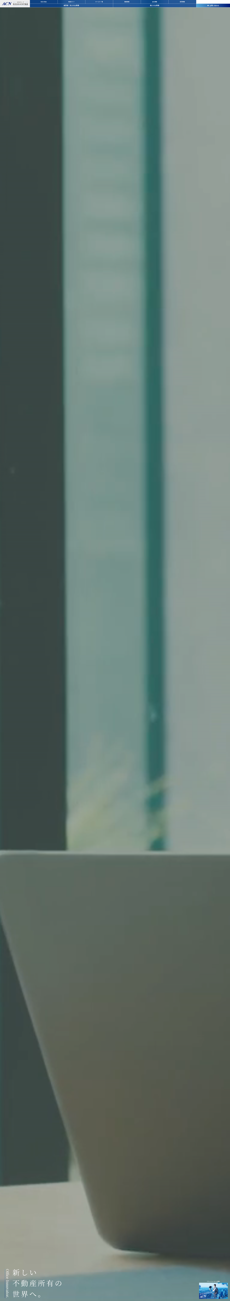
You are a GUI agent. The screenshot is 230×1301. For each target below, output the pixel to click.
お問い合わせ (213, 5)
